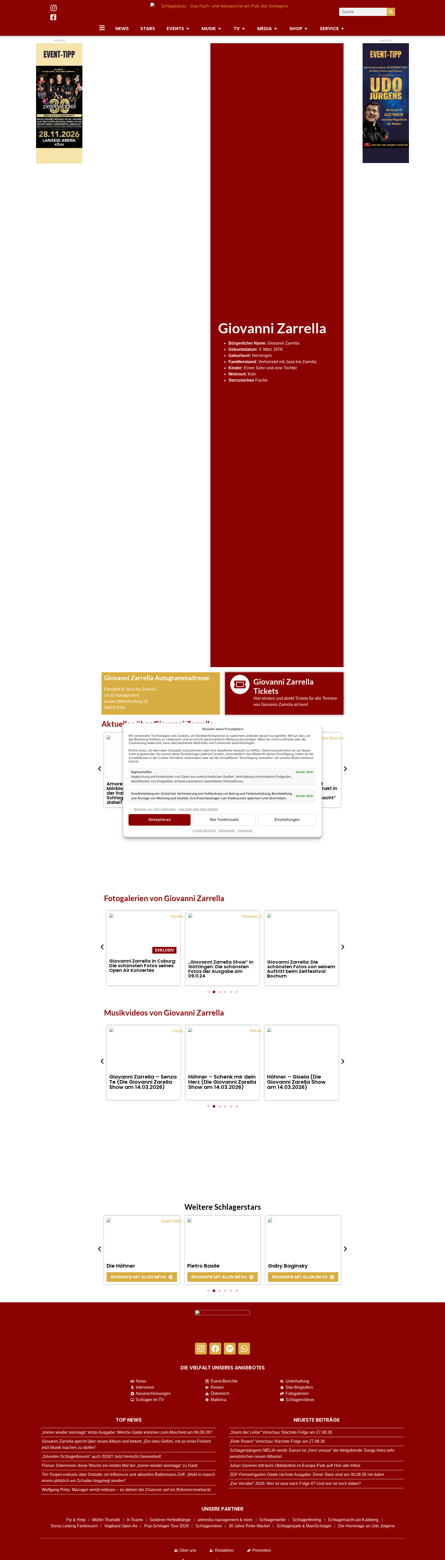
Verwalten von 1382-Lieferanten (155, 809)
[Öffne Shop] (306, 28)
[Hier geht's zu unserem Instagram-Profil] (53, 8)
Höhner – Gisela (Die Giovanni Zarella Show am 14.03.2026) (296, 1082)
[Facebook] (215, 1349)
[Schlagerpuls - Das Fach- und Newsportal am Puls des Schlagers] (222, 12)
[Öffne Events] (187, 28)
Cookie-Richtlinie (204, 830)
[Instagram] (201, 1349)
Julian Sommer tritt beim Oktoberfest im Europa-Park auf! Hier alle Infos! (295, 1465)
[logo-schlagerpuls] (222, 1323)
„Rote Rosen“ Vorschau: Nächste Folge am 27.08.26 (277, 1441)
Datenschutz (226, 830)
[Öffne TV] (243, 28)
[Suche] (391, 12)
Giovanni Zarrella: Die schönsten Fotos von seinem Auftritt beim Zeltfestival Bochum (301, 969)
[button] (99, 768)
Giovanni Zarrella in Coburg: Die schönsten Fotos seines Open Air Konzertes (142, 965)
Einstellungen (287, 819)
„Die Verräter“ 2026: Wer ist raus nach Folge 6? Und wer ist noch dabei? (295, 1483)
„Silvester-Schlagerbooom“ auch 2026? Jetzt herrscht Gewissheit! (101, 1456)
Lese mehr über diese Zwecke (198, 809)
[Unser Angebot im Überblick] (102, 28)
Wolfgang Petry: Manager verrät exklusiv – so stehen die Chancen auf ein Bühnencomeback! (126, 1489)
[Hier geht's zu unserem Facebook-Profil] (53, 17)
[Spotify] (230, 1349)
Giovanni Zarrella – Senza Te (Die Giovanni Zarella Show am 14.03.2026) (143, 1082)
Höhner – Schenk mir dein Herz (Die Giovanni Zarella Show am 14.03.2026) (222, 1082)
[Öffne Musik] (219, 28)
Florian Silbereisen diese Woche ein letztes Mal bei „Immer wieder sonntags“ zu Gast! (120, 1465)
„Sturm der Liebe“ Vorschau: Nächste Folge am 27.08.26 (281, 1432)
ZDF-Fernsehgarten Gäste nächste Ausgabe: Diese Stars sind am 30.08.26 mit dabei (307, 1474)
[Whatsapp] (244, 1349)
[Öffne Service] (342, 28)
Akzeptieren (159, 819)
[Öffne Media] (275, 28)
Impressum (245, 830)
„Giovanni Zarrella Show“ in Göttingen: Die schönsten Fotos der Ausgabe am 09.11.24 (220, 969)
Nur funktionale (224, 819)
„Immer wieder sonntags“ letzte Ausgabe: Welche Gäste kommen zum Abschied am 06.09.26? (127, 1432)
